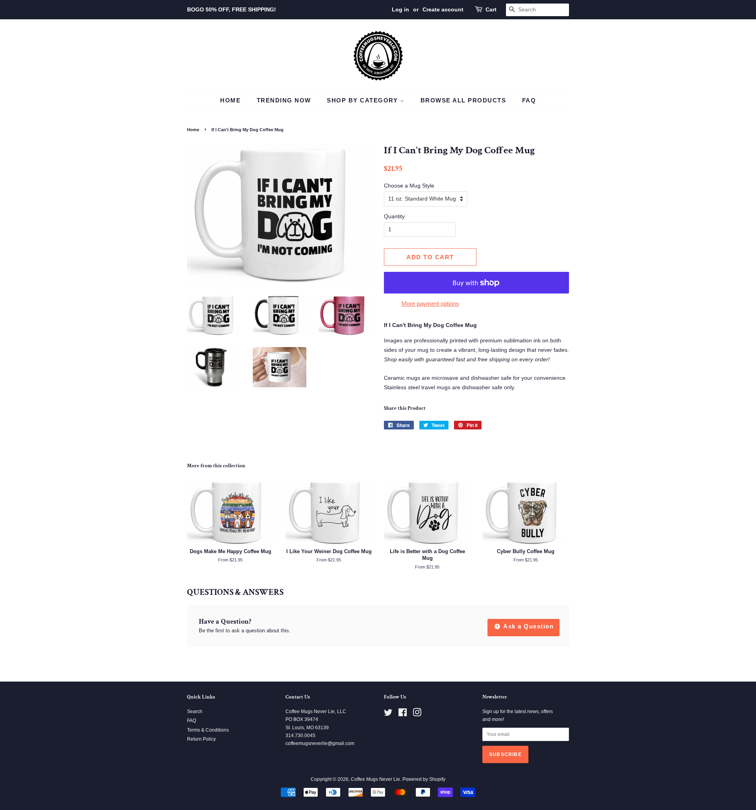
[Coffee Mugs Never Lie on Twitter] (388, 714)
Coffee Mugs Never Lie (375, 779)
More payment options (430, 303)
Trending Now (284, 100)
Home (230, 100)
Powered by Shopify (423, 779)
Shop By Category (363, 100)
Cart (491, 9)
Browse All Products (463, 100)
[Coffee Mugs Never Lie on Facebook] (402, 714)
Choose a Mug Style (409, 185)
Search (194, 711)
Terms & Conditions (208, 730)
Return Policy (201, 739)
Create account (442, 9)
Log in (400, 9)
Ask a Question (528, 626)
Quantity (394, 216)
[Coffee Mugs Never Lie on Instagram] (417, 714)
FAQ (529, 100)
